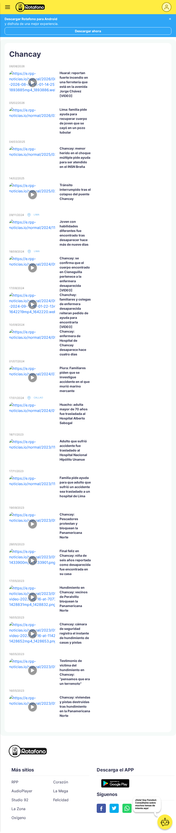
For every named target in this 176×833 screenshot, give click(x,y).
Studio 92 (19, 800)
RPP (14, 782)
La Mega (60, 791)
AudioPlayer (21, 791)
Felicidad (61, 800)
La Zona (18, 808)
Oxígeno (18, 817)
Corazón (60, 782)
